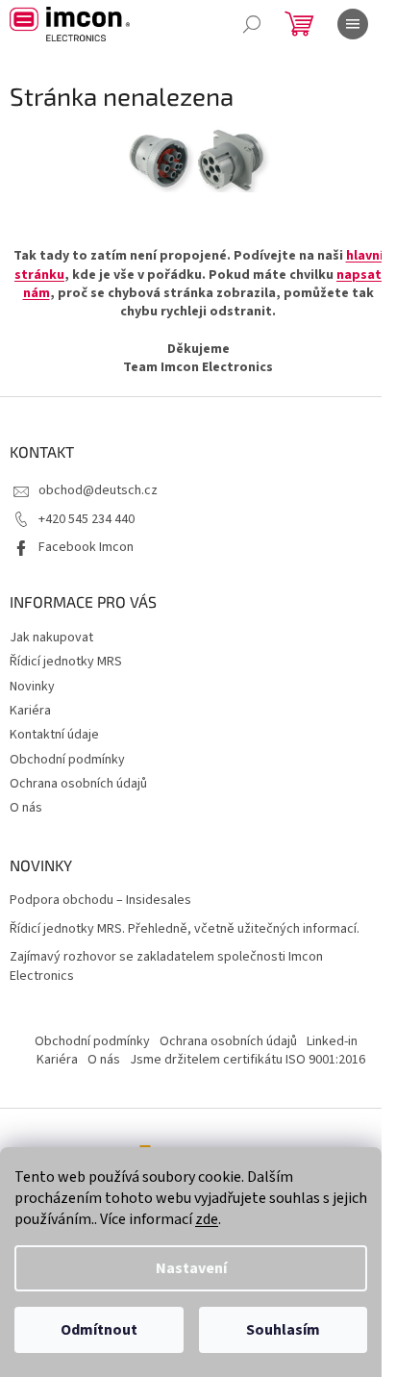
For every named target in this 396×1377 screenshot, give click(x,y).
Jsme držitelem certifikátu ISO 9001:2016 (247, 1059)
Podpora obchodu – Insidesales (100, 900)
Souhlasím (283, 1329)
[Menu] (353, 24)
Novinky (32, 686)
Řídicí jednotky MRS (66, 661)
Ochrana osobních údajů (78, 783)
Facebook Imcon (86, 547)
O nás (26, 807)
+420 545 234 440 (86, 519)
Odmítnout (99, 1329)
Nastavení (191, 1268)
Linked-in (332, 1041)
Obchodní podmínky (67, 759)
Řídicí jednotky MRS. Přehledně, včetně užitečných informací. (184, 929)
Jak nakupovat (51, 637)
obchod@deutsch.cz (98, 490)
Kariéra (30, 710)
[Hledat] (252, 24)
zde (206, 1219)
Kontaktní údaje (54, 734)
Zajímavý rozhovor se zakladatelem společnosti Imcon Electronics (166, 966)
